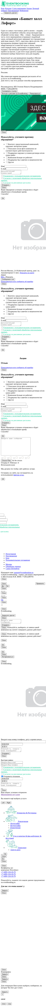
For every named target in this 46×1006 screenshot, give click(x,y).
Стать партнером (19, 8)
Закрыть (5, 890)
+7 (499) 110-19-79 (8, 872)
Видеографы (15, 826)
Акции (29, 8)
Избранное (24, 11)
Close (4, 132)
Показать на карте (27, 273)
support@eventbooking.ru (23, 573)
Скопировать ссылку (9, 91)
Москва (9, 564)
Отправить (5, 185)
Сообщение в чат (8, 279)
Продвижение (13, 11)
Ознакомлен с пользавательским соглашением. (22, 176)
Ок (2, 600)
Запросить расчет (10, 13)
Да (3, 586)
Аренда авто (15, 850)
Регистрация (11, 554)
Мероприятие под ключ (10, 795)
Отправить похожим (11, 776)
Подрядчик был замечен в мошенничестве (25, 160)
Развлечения (15, 828)
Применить (40, 583)
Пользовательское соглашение (18, 560)
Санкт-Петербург (13, 569)
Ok (3, 198)
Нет (7, 586)
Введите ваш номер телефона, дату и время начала (21, 739)
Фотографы (15, 823)
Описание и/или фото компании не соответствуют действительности (21, 150)
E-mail (3, 169)
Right (8, 803)
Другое (11, 162)
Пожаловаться (35, 93)
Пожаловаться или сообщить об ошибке (17, 281)
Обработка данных (13, 566)
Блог (3, 8)
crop (9, 1004)
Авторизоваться (7, 657)
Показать (9, 277)
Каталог (8, 8)
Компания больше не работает (20, 158)
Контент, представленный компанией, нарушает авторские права (22, 145)
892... (3, 277)
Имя (2, 166)
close (4, 1004)
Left (3, 803)
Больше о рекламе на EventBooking (14, 93)
